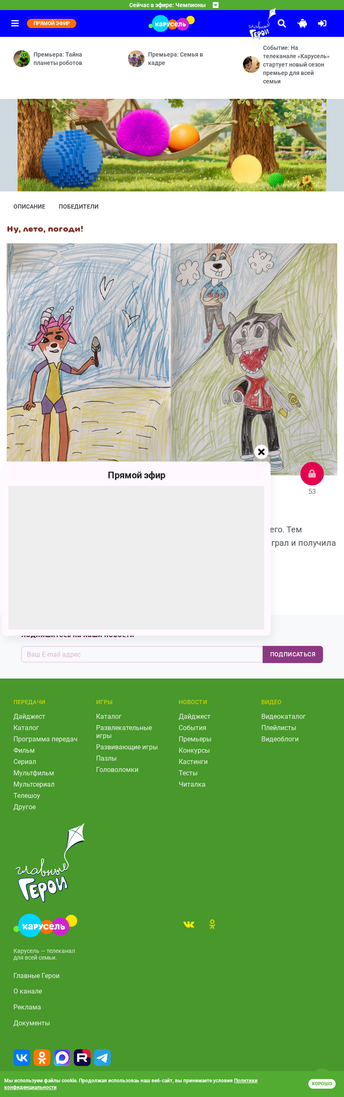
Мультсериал (34, 784)
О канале (27, 991)
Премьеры (195, 739)
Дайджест (29, 716)
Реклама (27, 1007)
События (192, 728)
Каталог (26, 728)
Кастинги (193, 762)
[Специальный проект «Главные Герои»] (243, 23)
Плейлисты (278, 728)
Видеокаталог (283, 716)
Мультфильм (33, 773)
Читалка (192, 784)
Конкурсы (194, 750)
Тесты (188, 773)
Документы (31, 1023)
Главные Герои (36, 976)
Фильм (24, 750)
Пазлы (106, 758)
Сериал (24, 762)
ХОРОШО (322, 1084)
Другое (24, 807)
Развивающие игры (127, 747)
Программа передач (45, 739)
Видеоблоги (280, 739)
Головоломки (117, 770)
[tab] (189, 924)
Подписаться (292, 654)
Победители (79, 206)
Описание (29, 206)
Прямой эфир (136, 475)
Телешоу (26, 796)
